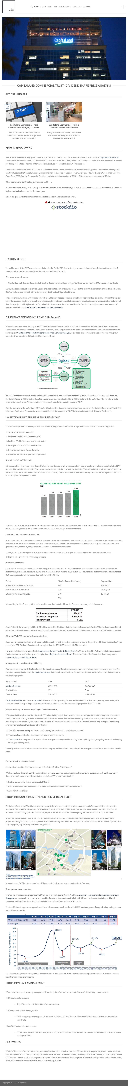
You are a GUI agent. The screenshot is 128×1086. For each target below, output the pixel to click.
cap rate (37, 700)
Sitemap (87, 7)
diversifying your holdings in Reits (22, 657)
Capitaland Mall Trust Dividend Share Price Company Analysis (43, 332)
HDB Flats (77, 7)
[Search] (31, 6)
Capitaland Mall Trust (109, 157)
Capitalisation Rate (13, 686)
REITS (36, 7)
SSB (44, 7)
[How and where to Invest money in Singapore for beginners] (14, 7)
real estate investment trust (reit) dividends (44, 307)
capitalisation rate (42, 672)
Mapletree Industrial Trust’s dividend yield (56, 651)
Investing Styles (61, 7)
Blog (50, 7)
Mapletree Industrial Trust (60, 654)
